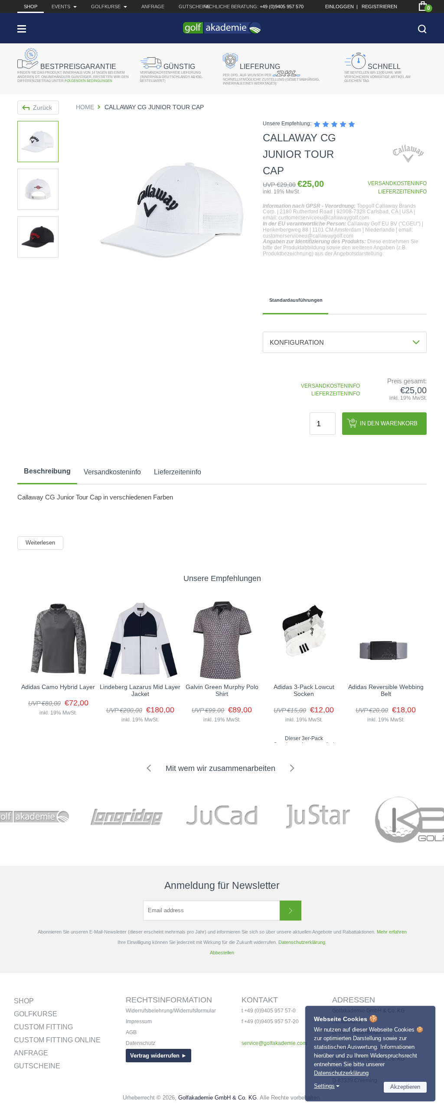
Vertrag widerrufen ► (158, 1055)
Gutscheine (194, 6)
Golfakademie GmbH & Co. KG (217, 1097)
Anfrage (152, 6)
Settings (324, 1086)
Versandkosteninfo (112, 472)
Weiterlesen (40, 542)
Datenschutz (140, 1043)
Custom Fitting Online (57, 1040)
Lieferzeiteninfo (177, 472)
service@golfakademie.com (274, 1043)
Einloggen (339, 6)
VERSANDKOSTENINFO (397, 183)
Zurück (42, 107)
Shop (30, 6)
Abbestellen (222, 952)
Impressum (139, 1022)
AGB (131, 1032)
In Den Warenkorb (389, 423)
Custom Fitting (43, 1027)
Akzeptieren (405, 1087)
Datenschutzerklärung (341, 1073)
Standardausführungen (296, 300)
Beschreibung (47, 471)
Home (85, 107)
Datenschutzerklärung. (302, 942)
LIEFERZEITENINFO (402, 192)
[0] (423, 6)
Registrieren (379, 6)
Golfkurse (35, 1014)
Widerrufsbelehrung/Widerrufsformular (171, 1011)
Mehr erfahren (392, 931)
